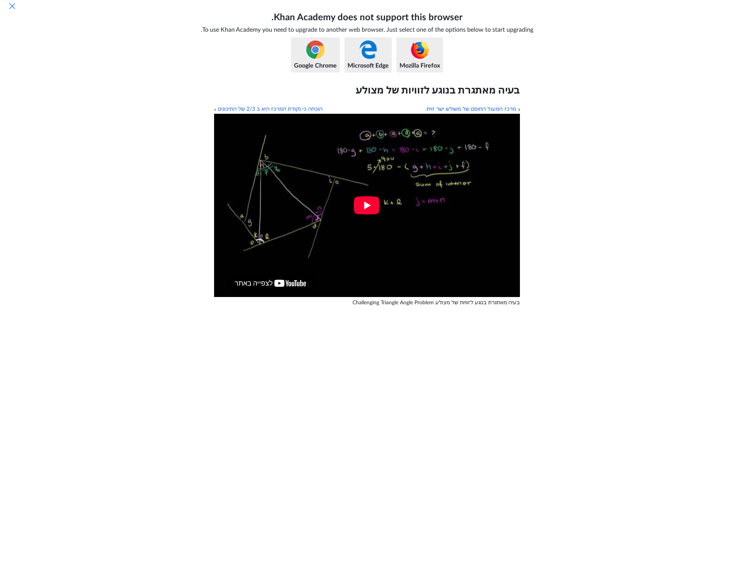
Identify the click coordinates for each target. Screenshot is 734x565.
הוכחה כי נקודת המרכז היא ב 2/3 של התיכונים (270, 109)
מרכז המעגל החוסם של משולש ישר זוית (471, 109)
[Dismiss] (12, 6)
